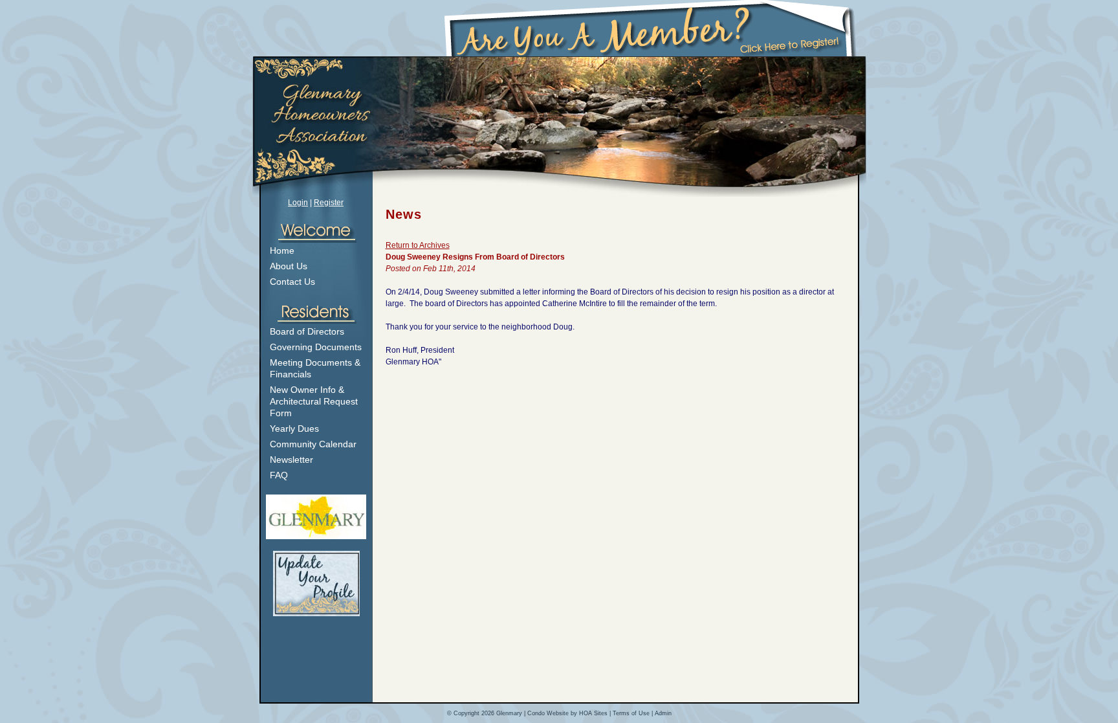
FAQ (279, 475)
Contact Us (292, 281)
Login (298, 202)
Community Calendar (313, 444)
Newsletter (291, 459)
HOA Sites (593, 713)
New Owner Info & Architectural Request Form (314, 401)
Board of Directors (307, 331)
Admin (663, 713)
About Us (288, 266)
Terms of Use (631, 713)
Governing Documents (316, 347)
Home (282, 250)
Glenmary (509, 713)
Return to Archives (418, 245)
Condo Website (548, 713)
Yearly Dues (294, 428)
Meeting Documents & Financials (315, 368)
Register (329, 202)
